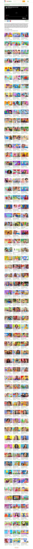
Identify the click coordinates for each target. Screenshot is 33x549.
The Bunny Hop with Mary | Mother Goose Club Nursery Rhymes (16, 262)
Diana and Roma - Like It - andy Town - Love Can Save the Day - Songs (24, 107)
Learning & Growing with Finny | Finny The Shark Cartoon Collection (16, 38)
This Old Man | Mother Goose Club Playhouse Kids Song (8, 510)
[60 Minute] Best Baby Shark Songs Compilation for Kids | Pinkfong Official (16, 150)
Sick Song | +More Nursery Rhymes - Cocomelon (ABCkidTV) (16, 192)
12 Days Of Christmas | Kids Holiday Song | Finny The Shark (24, 115)
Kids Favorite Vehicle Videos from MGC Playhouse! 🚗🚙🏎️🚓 (8, 167)
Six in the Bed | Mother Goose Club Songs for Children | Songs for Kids (24, 535)
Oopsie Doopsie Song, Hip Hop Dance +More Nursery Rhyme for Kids (8, 124)
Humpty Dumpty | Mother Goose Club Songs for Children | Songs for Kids (16, 527)
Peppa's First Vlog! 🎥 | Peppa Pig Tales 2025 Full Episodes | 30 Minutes (16, 184)
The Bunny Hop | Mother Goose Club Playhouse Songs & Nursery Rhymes (24, 132)
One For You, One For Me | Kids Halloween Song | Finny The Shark (16, 167)
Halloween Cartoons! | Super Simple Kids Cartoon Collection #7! (8, 98)
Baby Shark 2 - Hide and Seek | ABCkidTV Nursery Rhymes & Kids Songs (24, 64)
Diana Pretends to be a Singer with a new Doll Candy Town (16, 81)
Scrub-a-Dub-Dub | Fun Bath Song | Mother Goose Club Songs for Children (8, 493)
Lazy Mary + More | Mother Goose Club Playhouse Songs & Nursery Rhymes (8, 184)
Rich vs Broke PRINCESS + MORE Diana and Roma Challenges (16, 158)
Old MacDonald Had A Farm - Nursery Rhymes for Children (16, 47)
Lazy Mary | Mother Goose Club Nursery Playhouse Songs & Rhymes (24, 450)
